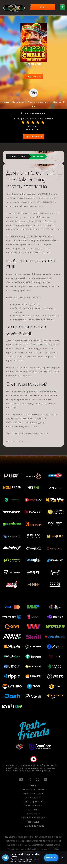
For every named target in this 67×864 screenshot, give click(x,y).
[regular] (32, 122)
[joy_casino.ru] (29, 779)
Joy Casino (47, 202)
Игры (23, 156)
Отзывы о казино (33, 805)
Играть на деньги (33, 136)
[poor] (27, 122)
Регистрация (33, 821)
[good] (37, 122)
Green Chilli (37, 156)
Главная (12, 156)
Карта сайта (33, 813)
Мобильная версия (33, 793)
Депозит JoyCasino (33, 801)
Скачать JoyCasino (34, 825)
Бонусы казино (33, 797)
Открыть (51, 857)
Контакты (33, 809)
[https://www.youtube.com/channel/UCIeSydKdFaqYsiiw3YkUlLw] (21, 779)
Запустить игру (33, 76)
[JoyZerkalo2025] (45, 779)
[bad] (22, 122)
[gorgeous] (42, 122)
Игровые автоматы (33, 789)
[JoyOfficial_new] (37, 779)
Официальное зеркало (33, 817)
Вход (42, 7)
